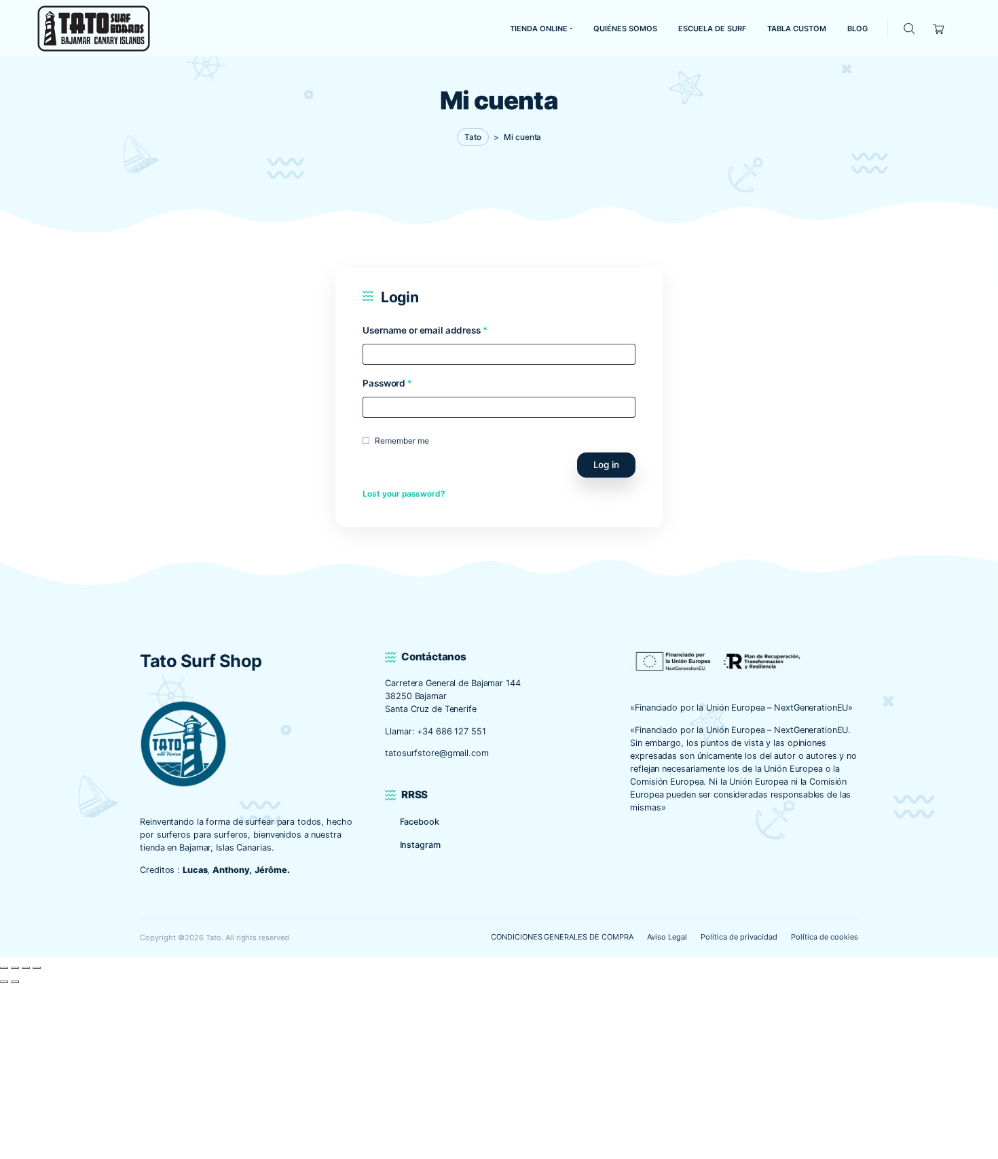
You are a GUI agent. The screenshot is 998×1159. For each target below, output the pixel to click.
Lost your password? (404, 493)
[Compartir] (26, 968)
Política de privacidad (739, 937)
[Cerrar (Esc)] (37, 968)
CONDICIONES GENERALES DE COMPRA (562, 937)
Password (387, 383)
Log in (606, 464)
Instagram (420, 845)
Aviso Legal (667, 937)
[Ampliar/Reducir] (4, 968)
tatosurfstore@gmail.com (436, 753)
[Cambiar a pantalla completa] (15, 968)
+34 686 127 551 (451, 731)
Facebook (419, 822)
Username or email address (425, 330)
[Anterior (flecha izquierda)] (4, 981)
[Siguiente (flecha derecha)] (15, 981)
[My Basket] (939, 28)
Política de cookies (824, 937)
